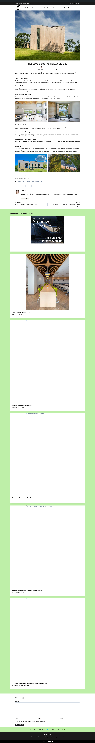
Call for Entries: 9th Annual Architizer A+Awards (24, 246)
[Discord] (41, 737)
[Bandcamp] (59, 737)
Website (61, 718)
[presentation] (47, 229)
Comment (17, 701)
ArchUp (27, 178)
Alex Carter (15, 314)
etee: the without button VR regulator (22, 405)
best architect (15, 407)
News (33, 7)
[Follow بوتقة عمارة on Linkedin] (26, 198)
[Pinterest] (77, 3)
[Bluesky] (63, 737)
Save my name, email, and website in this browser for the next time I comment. (31, 721)
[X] (70, 3)
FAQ (56, 729)
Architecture (18, 186)
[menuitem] (94, 1)
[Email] (79, 3)
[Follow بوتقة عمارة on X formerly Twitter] (22, 198)
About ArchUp (19, 3)
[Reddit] (56, 737)
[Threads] (54, 737)
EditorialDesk (15, 592)
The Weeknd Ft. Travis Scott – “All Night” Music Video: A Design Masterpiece (66, 204)
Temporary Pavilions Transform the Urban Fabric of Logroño (28, 590)
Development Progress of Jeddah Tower (22, 497)
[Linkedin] (74, 3)
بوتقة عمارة (45, 67)
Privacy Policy (52, 729)
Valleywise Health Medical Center (21, 312)
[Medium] (52, 737)
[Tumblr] (38, 737)
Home (39, 69)
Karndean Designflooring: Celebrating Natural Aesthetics (26, 203)
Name (17, 718)
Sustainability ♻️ (61, 729)
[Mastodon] (45, 737)
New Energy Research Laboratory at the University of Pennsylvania (29, 683)
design (23, 186)
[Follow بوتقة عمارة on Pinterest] (28, 198)
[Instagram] (72, 3)
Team (14, 248)
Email (39, 718)
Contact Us (29, 3)
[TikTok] (47, 737)
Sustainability (28, 186)
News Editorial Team (16, 685)
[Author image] (41, 67)
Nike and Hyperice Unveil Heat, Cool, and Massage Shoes (30, 181)
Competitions (43, 7)
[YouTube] (61, 737)
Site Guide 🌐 (45, 729)
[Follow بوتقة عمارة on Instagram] (24, 198)
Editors (24, 3)
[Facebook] (50, 737)
